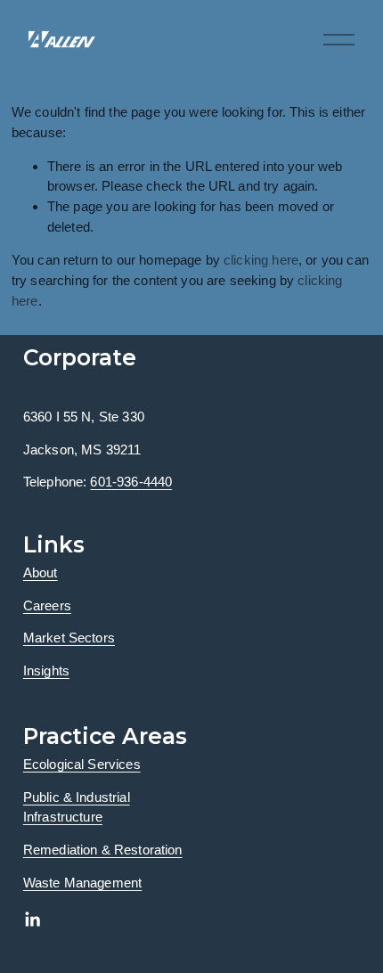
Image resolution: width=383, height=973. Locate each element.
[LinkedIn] (32, 919)
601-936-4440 (131, 481)
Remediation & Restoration (103, 849)
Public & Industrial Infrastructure (76, 807)
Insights (46, 670)
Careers (47, 605)
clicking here (261, 259)
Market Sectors (69, 637)
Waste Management (82, 882)
